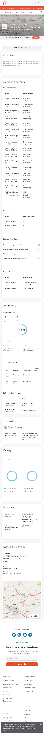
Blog (25, 721)
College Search (28, 680)
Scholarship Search (30, 688)
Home (3, 8)
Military (5, 691)
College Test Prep (9, 680)
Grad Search (28, 684)
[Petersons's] (5, 3)
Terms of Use (7, 720)
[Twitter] (14, 635)
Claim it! (35, 38)
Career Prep (7, 688)
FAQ (25, 718)
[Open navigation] (39, 3)
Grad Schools (11, 8)
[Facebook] (19, 635)
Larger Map (34, 616)
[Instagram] (30, 635)
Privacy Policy (7, 718)
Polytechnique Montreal (26, 8)
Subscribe (22, 664)
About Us (27, 710)
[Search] (35, 3)
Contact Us (27, 714)
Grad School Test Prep (10, 684)
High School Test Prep (10, 695)
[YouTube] (25, 635)
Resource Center (29, 691)
